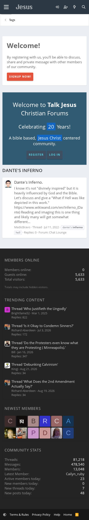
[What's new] (74, 7)
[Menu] (6, 7)
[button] (4, 514)
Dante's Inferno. (28, 182)
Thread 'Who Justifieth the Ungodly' (39, 308)
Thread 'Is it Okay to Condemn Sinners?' (42, 325)
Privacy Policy (41, 514)
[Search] (83, 7)
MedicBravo (22, 227)
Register (36, 155)
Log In (54, 155)
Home (67, 514)
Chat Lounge (57, 232)
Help (57, 514)
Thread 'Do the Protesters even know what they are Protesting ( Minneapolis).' (44, 345)
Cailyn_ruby (75, 474)
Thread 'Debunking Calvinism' (34, 364)
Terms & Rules (19, 514)
